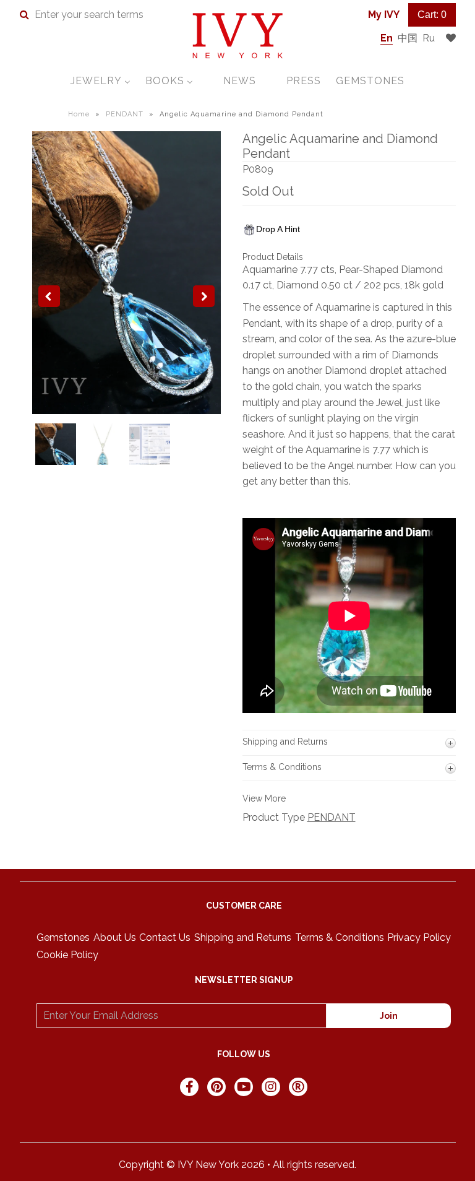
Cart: (432, 14)
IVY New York (208, 1164)
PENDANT (124, 114)
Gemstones (63, 937)
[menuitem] (100, 80)
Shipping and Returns (242, 937)
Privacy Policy (419, 937)
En (386, 38)
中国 (407, 38)
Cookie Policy (67, 955)
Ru (428, 38)
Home (79, 114)
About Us (114, 937)
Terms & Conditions (339, 937)
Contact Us (164, 937)
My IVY (384, 14)
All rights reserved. (314, 1164)
